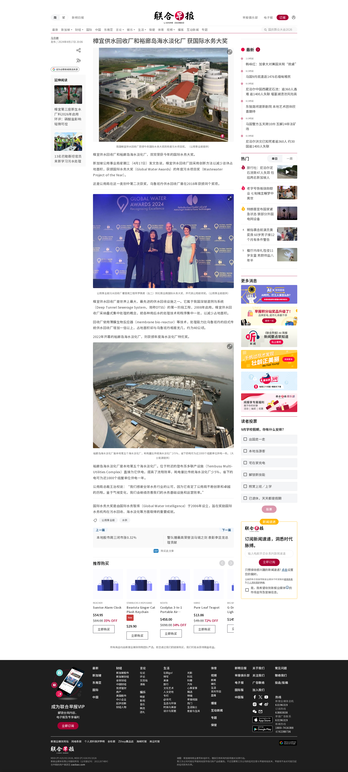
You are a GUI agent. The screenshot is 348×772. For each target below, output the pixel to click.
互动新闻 (193, 29)
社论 (142, 673)
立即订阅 (68, 726)
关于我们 (258, 668)
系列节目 (216, 691)
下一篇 (226, 530)
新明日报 (78, 17)
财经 (78, 29)
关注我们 (258, 675)
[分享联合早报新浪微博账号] (266, 704)
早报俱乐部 (250, 17)
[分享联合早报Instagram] (254, 704)
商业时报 (155, 741)
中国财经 (121, 684)
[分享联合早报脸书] (254, 697)
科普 (189, 680)
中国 (98, 29)
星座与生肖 (193, 711)
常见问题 (281, 668)
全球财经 (121, 680)
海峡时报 (141, 741)
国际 (89, 29)
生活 (141, 29)
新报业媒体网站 (60, 741)
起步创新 (121, 703)
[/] (174, 17)
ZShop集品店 (126, 741)
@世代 (167, 699)
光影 (189, 673)
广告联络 (258, 682)
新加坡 (65, 29)
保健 (152, 29)
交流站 (144, 680)
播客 (181, 29)
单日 (275, 158)
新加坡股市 (122, 673)
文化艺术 (168, 688)
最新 (55, 29)
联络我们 (281, 675)
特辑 (189, 695)
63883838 (281, 712)
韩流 (142, 708)
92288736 (284, 731)
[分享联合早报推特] (260, 697)
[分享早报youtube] (266, 697)
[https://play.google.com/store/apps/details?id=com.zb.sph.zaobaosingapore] (262, 729)
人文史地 (168, 692)
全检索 (111, 741)
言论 (119, 29)
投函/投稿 (281, 682)
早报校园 (192, 699)
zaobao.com (78, 764)
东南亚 (108, 29)
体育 (161, 29)
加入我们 (258, 690)
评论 (142, 676)
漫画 (142, 684)
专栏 (166, 695)
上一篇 (100, 530)
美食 (166, 680)
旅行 (166, 684)
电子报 (268, 17)
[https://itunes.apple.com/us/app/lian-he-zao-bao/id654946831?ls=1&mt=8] (262, 720)
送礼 (142, 712)
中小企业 (121, 699)
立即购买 (104, 629)
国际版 (239, 690)
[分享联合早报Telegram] (260, 704)
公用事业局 (108, 520)
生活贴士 (192, 707)
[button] (293, 17)
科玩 (189, 676)
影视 (142, 700)
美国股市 (121, 695)
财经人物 (121, 707)
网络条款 (76, 741)
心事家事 (192, 688)
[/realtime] (258, 49)
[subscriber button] (293, 17)
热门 (189, 703)
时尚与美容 (169, 707)
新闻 (213, 680)
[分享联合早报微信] (254, 711)
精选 (189, 692)
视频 (170, 29)
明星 (142, 696)
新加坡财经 (122, 676)
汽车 (189, 684)
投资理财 (121, 688)
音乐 (142, 704)
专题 (205, 29)
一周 (290, 158)
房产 (118, 692)
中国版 (239, 697)
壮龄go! (168, 673)
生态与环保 (169, 703)
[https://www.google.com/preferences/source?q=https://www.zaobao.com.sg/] (288, 743)
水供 (124, 520)
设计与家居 (169, 711)
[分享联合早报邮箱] (260, 711)
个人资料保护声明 (94, 741)
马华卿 (55, 38)
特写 (166, 676)
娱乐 (130, 29)
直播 (213, 695)
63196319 (281, 705)
